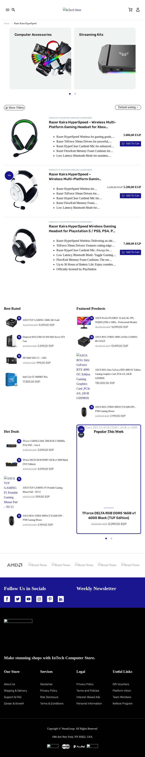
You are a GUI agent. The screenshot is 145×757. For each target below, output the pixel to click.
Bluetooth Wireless (70, 118)
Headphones (86, 118)
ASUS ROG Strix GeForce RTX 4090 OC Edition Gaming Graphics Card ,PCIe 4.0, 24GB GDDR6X (118, 374)
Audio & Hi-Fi (54, 118)
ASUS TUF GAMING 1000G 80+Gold (41, 320)
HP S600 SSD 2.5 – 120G (35, 358)
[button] (70, 94)
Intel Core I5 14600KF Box (35, 377)
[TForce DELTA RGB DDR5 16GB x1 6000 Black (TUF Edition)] (108, 465)
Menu (7, 10)
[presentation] (7, 58)
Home (6, 23)
